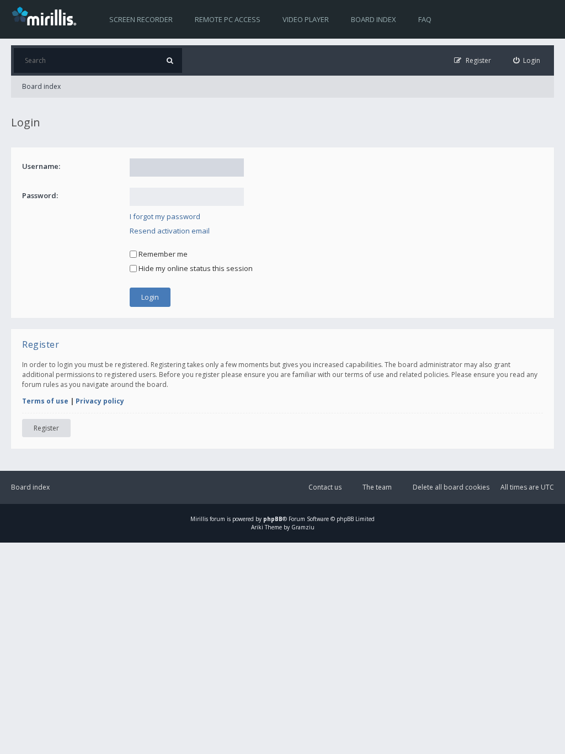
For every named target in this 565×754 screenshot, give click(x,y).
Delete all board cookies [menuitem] (451, 487)
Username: (41, 166)
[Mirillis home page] (46, 15)
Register (46, 428)
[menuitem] (527, 60)
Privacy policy (100, 401)
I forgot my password (165, 216)
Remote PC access (227, 19)
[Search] (169, 60)
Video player (305, 19)
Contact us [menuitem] (325, 487)
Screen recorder (141, 19)
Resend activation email (170, 231)
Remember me (162, 254)
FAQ (424, 19)
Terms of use (45, 401)
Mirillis (199, 519)
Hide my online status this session (195, 268)
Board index (373, 19)
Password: (40, 195)
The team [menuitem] (377, 487)
